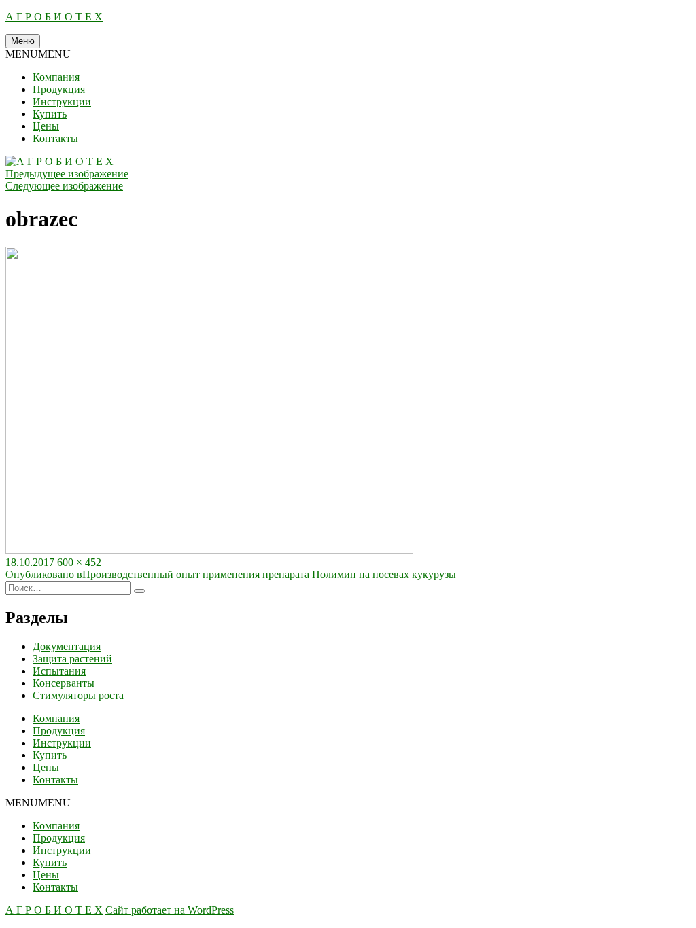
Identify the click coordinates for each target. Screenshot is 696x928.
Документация (67, 646)
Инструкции (62, 101)
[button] (38, 54)
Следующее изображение (64, 186)
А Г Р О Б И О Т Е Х (54, 16)
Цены (46, 126)
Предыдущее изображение (66, 173)
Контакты (55, 138)
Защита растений (72, 658)
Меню (23, 41)
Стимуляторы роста (78, 695)
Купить (50, 114)
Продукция (59, 89)
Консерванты (63, 683)
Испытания (59, 671)
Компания (56, 77)
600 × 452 (79, 562)
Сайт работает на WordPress (169, 910)
